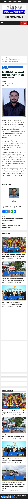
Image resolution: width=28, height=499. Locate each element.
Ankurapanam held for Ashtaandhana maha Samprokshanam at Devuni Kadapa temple (13, 255)
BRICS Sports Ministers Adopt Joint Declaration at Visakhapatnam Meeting (12, 303)
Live (25, 23)
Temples (5, 250)
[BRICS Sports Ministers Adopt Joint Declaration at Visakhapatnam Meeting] (14, 292)
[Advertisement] (14, 40)
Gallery (16, 247)
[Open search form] (17, 23)
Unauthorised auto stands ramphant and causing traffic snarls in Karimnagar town (13, 279)
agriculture (6, 477)
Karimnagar (10, 66)
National (16, 66)
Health (21, 477)
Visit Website (8, 207)
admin (5, 81)
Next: (11, 225)
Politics (21, 66)
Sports (9, 298)
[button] (2, 23)
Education (5, 66)
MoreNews (23, 495)
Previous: (12, 218)
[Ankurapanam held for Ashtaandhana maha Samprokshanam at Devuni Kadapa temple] (14, 245)
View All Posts (19, 207)
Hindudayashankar (14, 16)
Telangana (5, 68)
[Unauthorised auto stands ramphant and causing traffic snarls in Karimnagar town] (14, 269)
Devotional (6, 247)
